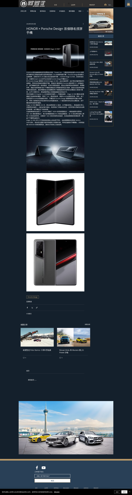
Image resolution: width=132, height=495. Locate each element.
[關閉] (130, 491)
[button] (128, 4)
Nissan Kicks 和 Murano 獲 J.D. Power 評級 (71, 351)
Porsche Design (33, 297)
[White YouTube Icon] (43, 467)
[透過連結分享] (37, 308)
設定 (117, 492)
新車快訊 (43, 11)
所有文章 (23, 11)
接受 (124, 492)
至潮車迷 (52, 11)
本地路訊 (62, 11)
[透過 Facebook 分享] (27, 308)
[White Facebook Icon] (36, 467)
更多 (80, 11)
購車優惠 (72, 11)
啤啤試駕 (33, 11)
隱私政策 (57, 492)
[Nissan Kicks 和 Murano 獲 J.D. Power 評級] (73, 337)
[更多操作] (83, 24)
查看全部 (87, 324)
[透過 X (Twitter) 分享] (32, 308)
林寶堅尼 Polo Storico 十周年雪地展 (37, 350)
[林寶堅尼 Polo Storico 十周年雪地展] (37, 337)
